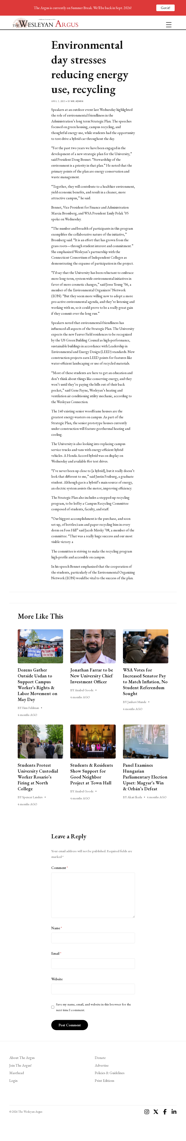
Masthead (16, 1072)
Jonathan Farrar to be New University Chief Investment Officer (91, 676)
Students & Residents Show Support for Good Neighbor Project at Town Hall (91, 774)
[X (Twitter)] (156, 1111)
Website (57, 979)
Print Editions (104, 1080)
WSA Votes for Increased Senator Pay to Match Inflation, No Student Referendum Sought (145, 681)
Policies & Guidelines (110, 1072)
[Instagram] (146, 1111)
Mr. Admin (77, 101)
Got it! (165, 7)
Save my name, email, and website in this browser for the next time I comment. (93, 1007)
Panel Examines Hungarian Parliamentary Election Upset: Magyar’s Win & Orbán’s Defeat (145, 777)
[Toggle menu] (166, 22)
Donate (100, 1057)
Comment (59, 867)
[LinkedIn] (174, 1111)
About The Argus (22, 1057)
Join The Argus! (20, 1065)
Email (56, 953)
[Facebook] (165, 1111)
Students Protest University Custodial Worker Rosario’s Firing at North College (38, 777)
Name (56, 928)
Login (13, 1080)
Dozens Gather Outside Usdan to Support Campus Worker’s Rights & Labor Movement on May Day (37, 684)
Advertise (102, 1065)
